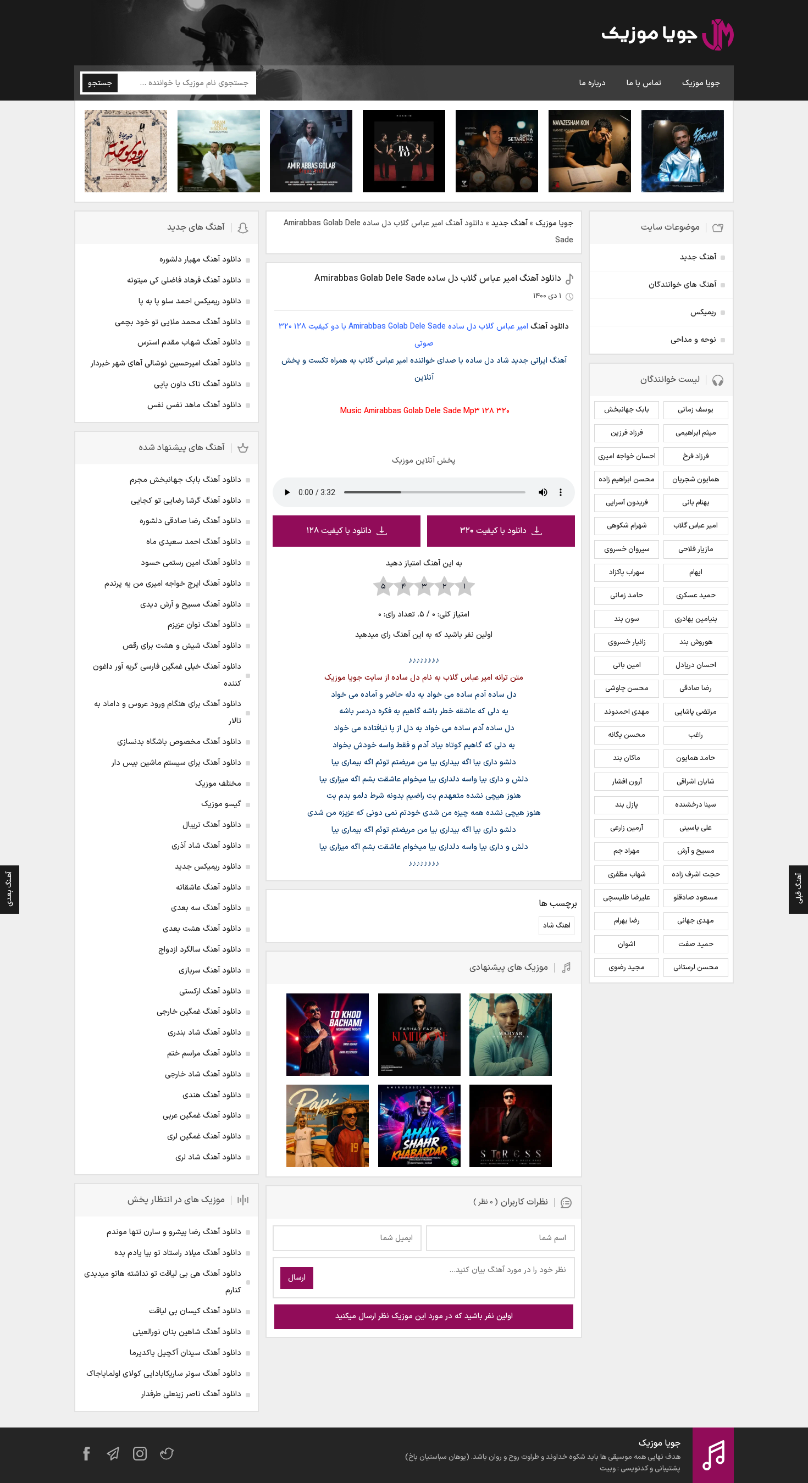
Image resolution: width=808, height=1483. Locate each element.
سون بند (626, 619)
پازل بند (626, 804)
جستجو (100, 83)
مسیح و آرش (696, 851)
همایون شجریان (695, 479)
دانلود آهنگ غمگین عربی (202, 1115)
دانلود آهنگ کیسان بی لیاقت (195, 1311)
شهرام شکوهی (627, 525)
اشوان (626, 944)
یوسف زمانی (695, 409)
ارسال (297, 1278)
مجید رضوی (626, 967)
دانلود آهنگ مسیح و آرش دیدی (190, 604)
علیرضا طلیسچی (626, 897)
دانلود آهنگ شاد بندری (204, 1032)
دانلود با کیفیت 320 (493, 531)
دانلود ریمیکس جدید (208, 867)
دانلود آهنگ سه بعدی (206, 908)
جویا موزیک (701, 83)
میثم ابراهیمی (696, 432)
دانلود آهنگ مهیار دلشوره (200, 259)
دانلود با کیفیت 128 (339, 531)
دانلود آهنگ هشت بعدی (202, 929)
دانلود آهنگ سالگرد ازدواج (199, 950)
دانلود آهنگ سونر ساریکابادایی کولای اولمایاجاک (163, 1374)
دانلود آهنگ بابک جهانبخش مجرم (185, 480)
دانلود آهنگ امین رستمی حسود (191, 563)
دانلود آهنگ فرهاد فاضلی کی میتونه (184, 280)
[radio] (465, 587)
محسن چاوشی (627, 688)
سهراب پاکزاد (627, 572)
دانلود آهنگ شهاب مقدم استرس (189, 342)
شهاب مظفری (627, 874)
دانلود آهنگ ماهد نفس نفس (194, 405)
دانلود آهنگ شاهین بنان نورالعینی (186, 1332)
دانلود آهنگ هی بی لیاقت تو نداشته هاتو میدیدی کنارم (162, 1282)
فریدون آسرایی (627, 502)
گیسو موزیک (221, 804)
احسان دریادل (696, 665)
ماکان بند (626, 758)
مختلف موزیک (218, 784)
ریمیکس (703, 312)
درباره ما (592, 83)
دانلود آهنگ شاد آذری (206, 846)
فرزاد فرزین (627, 432)
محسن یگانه (626, 735)
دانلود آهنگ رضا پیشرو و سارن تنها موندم (174, 1232)
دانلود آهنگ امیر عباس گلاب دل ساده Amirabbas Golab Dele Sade (437, 278)
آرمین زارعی (626, 828)
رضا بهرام (627, 920)
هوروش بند (695, 642)
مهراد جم (626, 851)
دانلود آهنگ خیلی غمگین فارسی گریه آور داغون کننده (167, 675)
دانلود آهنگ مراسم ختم (204, 1053)
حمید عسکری (696, 595)
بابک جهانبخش (626, 409)
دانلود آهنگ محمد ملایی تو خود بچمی (178, 322)
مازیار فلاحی (695, 549)
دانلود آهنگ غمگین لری (204, 1136)
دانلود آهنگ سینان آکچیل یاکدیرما (185, 1353)
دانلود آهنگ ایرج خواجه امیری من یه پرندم (172, 584)
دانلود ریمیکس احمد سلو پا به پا (190, 301)
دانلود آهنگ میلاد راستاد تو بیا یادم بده (177, 1253)
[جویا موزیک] (668, 36)
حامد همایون (695, 758)
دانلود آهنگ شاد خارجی (203, 1074)
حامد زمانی (626, 595)
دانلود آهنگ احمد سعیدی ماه (193, 542)
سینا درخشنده (695, 804)
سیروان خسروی (627, 549)
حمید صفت (695, 944)
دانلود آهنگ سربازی (210, 970)
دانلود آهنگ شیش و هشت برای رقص (182, 646)
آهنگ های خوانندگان (682, 285)
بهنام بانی (696, 502)
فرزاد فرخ (696, 456)
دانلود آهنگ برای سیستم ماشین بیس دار (176, 763)
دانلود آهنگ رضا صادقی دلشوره (190, 521)
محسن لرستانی (695, 967)
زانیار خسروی (627, 642)
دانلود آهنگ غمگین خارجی (199, 1012)
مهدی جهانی (695, 920)
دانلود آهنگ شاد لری (208, 1157)
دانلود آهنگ (549, 326)
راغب (695, 735)
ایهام (695, 572)
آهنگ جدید (509, 223)
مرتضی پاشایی (695, 712)
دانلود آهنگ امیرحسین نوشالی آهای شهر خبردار (166, 363)
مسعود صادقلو (695, 897)
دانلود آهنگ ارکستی (210, 991)
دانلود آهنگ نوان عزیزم (204, 625)
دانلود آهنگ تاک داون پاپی (197, 384)
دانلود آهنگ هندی (211, 1095)
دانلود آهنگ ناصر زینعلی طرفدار (191, 1394)
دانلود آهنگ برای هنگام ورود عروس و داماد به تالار (167, 712)
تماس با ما (644, 83)
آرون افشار (627, 781)
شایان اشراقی (696, 781)
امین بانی (627, 665)
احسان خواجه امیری (627, 456)
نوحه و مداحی (693, 340)
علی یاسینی (695, 828)
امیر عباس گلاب (695, 525)
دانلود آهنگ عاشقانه (208, 887)
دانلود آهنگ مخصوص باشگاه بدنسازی (179, 742)
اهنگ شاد (557, 925)
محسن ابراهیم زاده (627, 479)
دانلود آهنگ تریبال (211, 825)
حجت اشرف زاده (696, 874)
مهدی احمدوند (626, 712)
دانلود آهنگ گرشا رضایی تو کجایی (186, 501)
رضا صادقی (695, 688)
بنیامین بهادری (695, 619)
